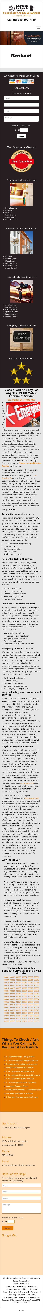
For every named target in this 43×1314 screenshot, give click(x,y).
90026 (12, 988)
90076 (18, 1010)
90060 (36, 1002)
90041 (30, 993)
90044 (12, 996)
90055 (6, 1002)
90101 (18, 1018)
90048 (36, 996)
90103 (30, 1018)
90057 (18, 1002)
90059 (30, 1002)
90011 (30, 980)
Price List (22, 1297)
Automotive (35, 1292)
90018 (36, 982)
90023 (30, 985)
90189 (36, 1018)
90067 (6, 1007)
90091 (24, 1015)
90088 (12, 1015)
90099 (12, 1018)
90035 (30, 991)
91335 (36, 1021)
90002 (12, 977)
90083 (24, 1013)
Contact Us (31, 1295)
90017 (30, 982)
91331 (30, 1021)
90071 (24, 1007)
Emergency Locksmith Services (21, 325)
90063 (18, 1004)
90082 (18, 1013)
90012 (36, 980)
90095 (36, 1015)
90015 (18, 982)
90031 (6, 991)
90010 (24, 980)
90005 (30, 977)
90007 (6, 980)
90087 (6, 1015)
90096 (6, 1018)
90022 (24, 985)
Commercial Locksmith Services (21, 228)
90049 (6, 999)
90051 (18, 999)
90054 (36, 999)
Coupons (21, 1295)
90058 (24, 1002)
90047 (30, 996)
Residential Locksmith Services (21, 180)
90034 (24, 991)
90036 (36, 991)
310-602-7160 (27, 19)
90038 (12, 993)
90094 (18, 1021)
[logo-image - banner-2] (21, 38)
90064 (24, 1004)
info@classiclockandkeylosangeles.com (18, 1165)
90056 (12, 1002)
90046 (24, 996)
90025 (6, 988)
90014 (12, 982)
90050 (12, 999)
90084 (30, 1013)
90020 (12, 985)
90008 (12, 980)
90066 (36, 1004)
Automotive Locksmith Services (22, 277)
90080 (6, 1013)
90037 (6, 993)
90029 (30, 988)
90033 (18, 991)
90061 (6, 1004)
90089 (18, 1015)
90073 (36, 1007)
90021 (18, 985)
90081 (12, 1013)
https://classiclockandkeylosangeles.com (21, 1286)
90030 (36, 988)
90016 (24, 982)
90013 (6, 982)
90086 (36, 1013)
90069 (6, 1021)
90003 (18, 977)
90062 (12, 1004)
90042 (36, 993)
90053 (30, 999)
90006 (36, 977)
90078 (30, 1010)
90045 (18, 996)
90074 (6, 1010)
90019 (6, 985)
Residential (13, 1292)
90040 (24, 993)
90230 (24, 1021)
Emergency (12, 1295)
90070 (18, 1007)
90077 (24, 1010)
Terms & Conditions (10, 1297)
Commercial (24, 1292)
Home (5, 1292)
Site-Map (31, 1297)
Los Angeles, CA (15, 400)
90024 (36, 985)
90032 (12, 991)
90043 (6, 996)
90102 (24, 1018)
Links (38, 1297)
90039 (18, 993)
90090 (12, 1021)
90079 (36, 1010)
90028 (24, 988)
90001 (6, 977)
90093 (30, 1015)
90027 (18, 988)
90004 (24, 977)
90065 (30, 1004)
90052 (24, 999)
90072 (30, 1007)
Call (22, 1311)
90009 (18, 980)
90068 (12, 1007)
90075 (12, 1010)
